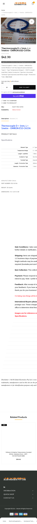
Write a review (5, 53)
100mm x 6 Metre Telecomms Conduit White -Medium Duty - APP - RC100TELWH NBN (19, 454)
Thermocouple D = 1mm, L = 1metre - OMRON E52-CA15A (16, 49)
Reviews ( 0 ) (14, 118)
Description (5, 118)
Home (3, 10)
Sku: (2, 107)
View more (8, 77)
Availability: (5, 109)
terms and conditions (18, 92)
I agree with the (14, 92)
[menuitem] (4, 521)
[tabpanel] (18, 444)
